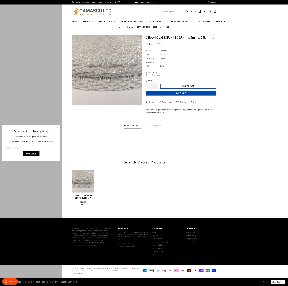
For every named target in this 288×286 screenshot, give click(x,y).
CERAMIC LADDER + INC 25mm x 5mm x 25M (83, 197)
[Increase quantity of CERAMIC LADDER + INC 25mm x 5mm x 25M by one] (156, 86)
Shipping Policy (191, 239)
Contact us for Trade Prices (144, 2)
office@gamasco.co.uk (126, 246)
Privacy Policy (191, 232)
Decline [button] (265, 282)
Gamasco (163, 51)
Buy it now (181, 93)
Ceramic (130, 27)
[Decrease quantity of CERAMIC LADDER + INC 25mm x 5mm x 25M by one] (148, 86)
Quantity (149, 81)
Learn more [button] (72, 282)
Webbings (163, 54)
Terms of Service (192, 242)
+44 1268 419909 (124, 243)
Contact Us (221, 21)
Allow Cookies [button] (277, 282)
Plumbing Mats (156, 21)
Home (74, 21)
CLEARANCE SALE (203, 21)
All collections (106, 21)
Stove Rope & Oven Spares (132, 21)
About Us (87, 21)
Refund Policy (191, 235)
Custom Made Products (180, 21)
